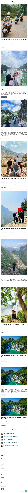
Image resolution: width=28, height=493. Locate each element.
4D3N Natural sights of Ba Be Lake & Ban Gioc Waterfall (13, 387)
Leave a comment (25, 99)
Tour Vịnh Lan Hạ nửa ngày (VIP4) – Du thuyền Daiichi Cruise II (10, 436)
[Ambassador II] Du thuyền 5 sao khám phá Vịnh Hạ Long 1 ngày (10, 445)
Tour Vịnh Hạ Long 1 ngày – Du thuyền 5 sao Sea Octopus (10, 442)
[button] (26, 491)
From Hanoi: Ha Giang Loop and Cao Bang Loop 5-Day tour (14, 39)
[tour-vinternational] (14, 1)
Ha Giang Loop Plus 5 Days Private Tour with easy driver (13, 276)
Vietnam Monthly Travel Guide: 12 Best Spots (8, 433)
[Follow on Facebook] (1, 489)
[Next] (15, 429)
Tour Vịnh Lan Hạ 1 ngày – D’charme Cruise (8, 439)
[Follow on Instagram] (3, 489)
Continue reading (3, 47)
